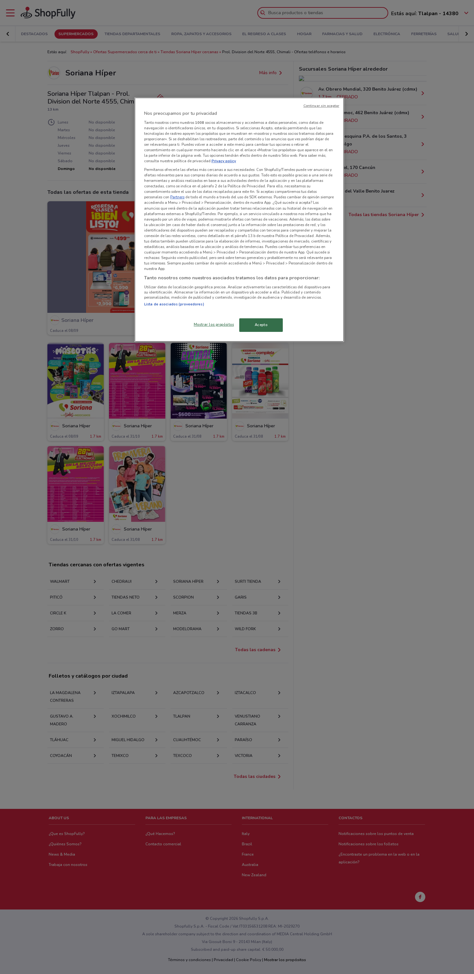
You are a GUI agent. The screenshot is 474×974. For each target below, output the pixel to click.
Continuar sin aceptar (321, 105)
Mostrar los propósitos (214, 324)
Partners (177, 197)
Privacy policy (224, 161)
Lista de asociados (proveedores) (174, 304)
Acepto (261, 324)
